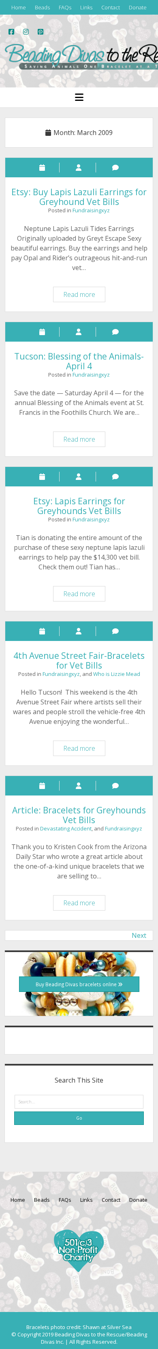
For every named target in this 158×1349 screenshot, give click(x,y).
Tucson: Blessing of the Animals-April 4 (79, 361)
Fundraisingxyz (91, 210)
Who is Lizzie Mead (116, 674)
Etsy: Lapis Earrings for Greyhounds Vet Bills (79, 505)
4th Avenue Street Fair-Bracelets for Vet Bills (79, 660)
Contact (110, 7)
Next (139, 935)
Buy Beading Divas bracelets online (77, 984)
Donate (138, 7)
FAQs (65, 7)
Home (18, 7)
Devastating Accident (66, 828)
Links (86, 7)
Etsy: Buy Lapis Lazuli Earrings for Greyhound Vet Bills (79, 196)
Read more (84, 296)
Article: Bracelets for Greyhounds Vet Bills (79, 815)
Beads (42, 7)
